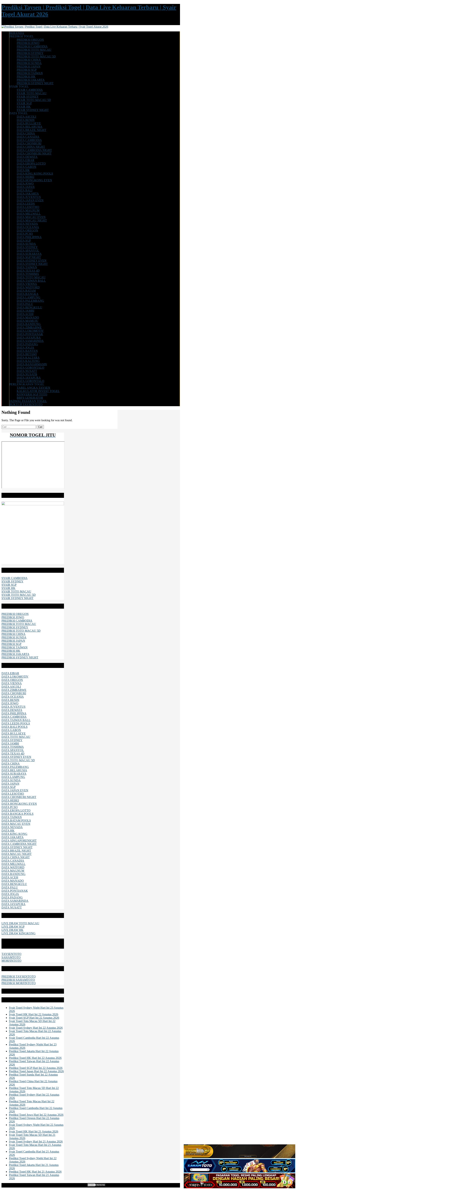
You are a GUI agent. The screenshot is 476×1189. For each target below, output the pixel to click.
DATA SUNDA (26, 243)
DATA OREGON (27, 230)
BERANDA (16, 33)
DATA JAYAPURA (29, 337)
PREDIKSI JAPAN (28, 66)
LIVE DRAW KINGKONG (18, 933)
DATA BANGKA (27, 294)
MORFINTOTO (11, 960)
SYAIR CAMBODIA (30, 89)
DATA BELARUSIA (29, 126)
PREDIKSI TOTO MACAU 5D (36, 56)
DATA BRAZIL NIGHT (31, 130)
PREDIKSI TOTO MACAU (34, 49)
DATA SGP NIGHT (29, 257)
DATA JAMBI (25, 310)
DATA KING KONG (14, 833)
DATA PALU (25, 304)
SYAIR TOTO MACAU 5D (34, 100)
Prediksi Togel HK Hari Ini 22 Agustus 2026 (35, 1057)
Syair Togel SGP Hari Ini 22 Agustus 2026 (34, 1017)
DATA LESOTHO (28, 207)
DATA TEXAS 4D (28, 270)
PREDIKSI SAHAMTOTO (18, 979)
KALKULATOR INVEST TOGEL (38, 391)
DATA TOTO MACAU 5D (18, 760)
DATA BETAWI (27, 354)
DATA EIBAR (25, 160)
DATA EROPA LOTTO (31, 163)
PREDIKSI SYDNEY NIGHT (35, 83)
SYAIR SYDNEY (28, 96)
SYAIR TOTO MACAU (31, 93)
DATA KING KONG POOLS (35, 173)
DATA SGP (24, 240)
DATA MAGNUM (28, 210)
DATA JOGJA (25, 347)
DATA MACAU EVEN (31, 217)
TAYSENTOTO (11, 954)
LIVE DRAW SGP (13, 926)
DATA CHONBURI (29, 143)
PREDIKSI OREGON (30, 39)
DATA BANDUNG (29, 324)
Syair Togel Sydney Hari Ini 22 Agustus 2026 (36, 1027)
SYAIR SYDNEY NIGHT (33, 110)
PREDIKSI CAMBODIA (32, 46)
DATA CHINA (26, 133)
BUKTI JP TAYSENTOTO (26, 404)
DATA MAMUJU (27, 320)
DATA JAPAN (26, 186)
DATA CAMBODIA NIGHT (34, 150)
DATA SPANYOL (28, 250)
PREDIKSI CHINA (29, 59)
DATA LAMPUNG (28, 297)
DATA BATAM (26, 290)
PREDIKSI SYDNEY (30, 53)
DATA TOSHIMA (28, 274)
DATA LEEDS (26, 203)
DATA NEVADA (27, 223)
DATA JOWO (25, 183)
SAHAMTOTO (11, 957)
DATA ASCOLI (26, 116)
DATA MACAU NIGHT (32, 220)
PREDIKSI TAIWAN (30, 73)
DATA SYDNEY (27, 247)
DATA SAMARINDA (30, 340)
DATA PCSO (25, 233)
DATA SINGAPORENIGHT (19, 840)
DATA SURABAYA (29, 253)
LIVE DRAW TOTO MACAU (20, 923)
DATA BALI (24, 190)
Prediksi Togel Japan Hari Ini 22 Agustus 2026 (36, 1071)
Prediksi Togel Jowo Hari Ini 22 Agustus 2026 (36, 1114)
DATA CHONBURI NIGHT (34, 153)
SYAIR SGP (24, 103)
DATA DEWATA (27, 156)
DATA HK (23, 170)
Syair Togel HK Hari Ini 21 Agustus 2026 (33, 1131)
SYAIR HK (24, 106)
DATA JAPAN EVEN (30, 200)
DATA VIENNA (27, 284)
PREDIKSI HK (26, 76)
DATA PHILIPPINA (29, 237)
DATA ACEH (25, 314)
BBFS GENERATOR (30, 397)
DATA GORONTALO (30, 367)
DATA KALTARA (28, 357)
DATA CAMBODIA (29, 140)
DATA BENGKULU (29, 307)
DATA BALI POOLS (14, 726)
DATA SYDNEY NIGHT (32, 263)
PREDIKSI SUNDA (29, 63)
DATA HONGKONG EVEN (34, 180)
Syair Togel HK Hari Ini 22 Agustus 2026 (33, 1014)
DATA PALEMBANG (30, 300)
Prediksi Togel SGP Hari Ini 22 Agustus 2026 (35, 1067)
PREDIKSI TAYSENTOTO (18, 976)
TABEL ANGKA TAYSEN (33, 387)
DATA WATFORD (28, 287)
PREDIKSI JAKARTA (31, 79)
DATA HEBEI (25, 176)
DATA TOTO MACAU (31, 277)
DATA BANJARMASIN (32, 364)
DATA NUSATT (27, 371)
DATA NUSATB (27, 374)
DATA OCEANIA (28, 227)
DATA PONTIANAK (30, 334)
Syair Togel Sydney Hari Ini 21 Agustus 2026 (36, 1141)
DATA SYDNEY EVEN (31, 260)
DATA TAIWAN (27, 267)
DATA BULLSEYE (29, 123)
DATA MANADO (28, 317)
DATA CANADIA (28, 136)
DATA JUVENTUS (29, 197)
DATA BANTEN (27, 350)
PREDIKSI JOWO (28, 43)
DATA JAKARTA (28, 193)
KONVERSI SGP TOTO (32, 394)
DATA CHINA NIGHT (31, 146)
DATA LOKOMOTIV (30, 330)
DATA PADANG (27, 344)
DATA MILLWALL (29, 213)
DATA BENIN (26, 120)
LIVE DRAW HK (12, 930)
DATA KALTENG (28, 360)
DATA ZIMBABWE (29, 327)
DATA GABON (26, 166)
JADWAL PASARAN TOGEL (28, 401)
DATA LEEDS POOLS (15, 723)
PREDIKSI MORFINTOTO (18, 983)
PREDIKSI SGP (27, 69)
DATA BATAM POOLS (16, 820)
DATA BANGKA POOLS (17, 813)
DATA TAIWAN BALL (31, 280)
